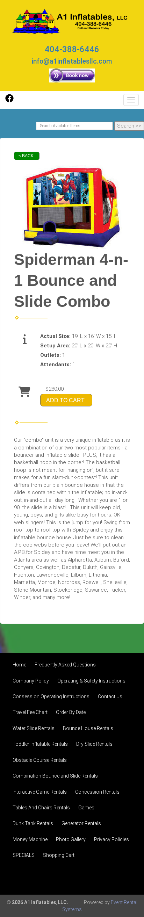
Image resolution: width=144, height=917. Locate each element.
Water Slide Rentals (34, 728)
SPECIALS (24, 855)
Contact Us (110, 696)
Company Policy (31, 681)
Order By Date (71, 712)
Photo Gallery (71, 839)
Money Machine (30, 839)
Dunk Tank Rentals (33, 823)
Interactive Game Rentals (40, 792)
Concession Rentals (97, 792)
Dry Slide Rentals (94, 744)
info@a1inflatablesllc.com (72, 61)
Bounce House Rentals (88, 728)
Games (86, 807)
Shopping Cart (58, 855)
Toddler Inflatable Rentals (40, 744)
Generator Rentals (81, 823)
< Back (26, 155)
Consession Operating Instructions (51, 696)
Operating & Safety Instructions (91, 681)
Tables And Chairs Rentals (41, 807)
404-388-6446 (72, 49)
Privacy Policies (111, 839)
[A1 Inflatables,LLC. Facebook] (9, 101)
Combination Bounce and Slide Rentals (55, 776)
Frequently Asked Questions (65, 664)
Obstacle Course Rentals (40, 760)
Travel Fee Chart (30, 712)
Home (19, 664)
